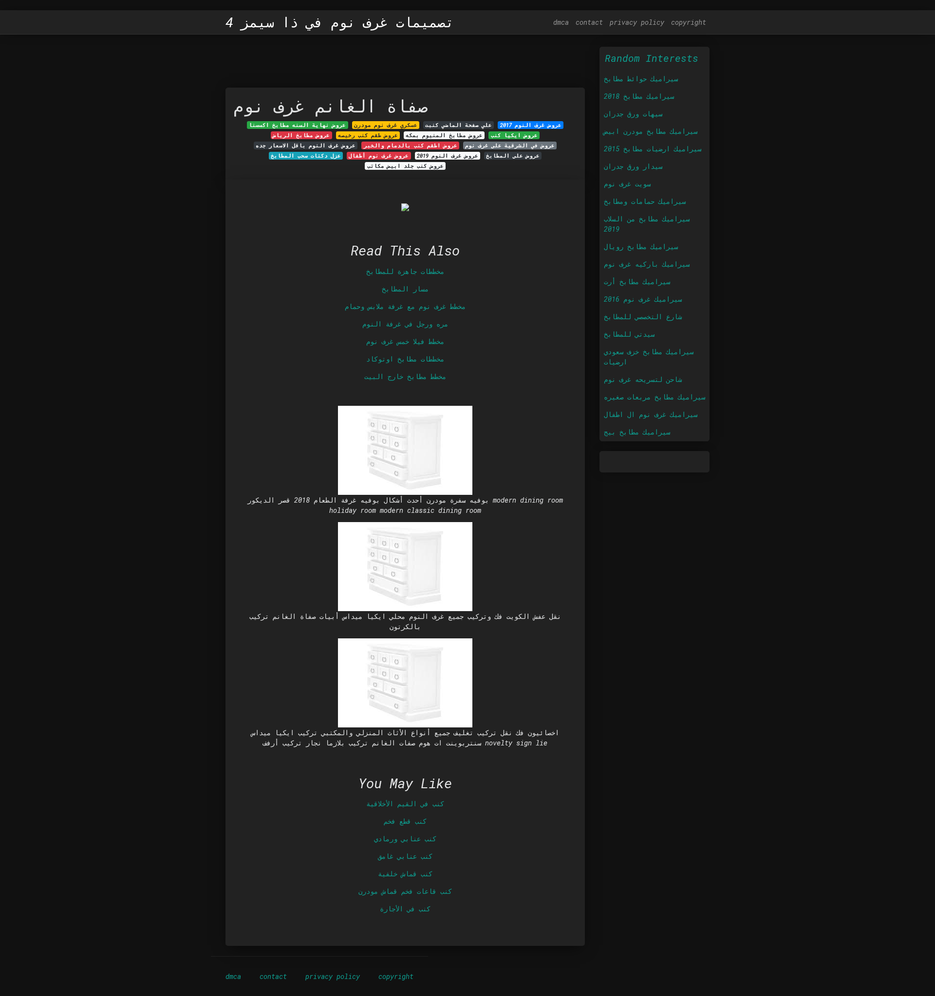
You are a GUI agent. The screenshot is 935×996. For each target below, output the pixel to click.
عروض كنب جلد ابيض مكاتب (405, 166)
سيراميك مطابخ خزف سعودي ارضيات (648, 356)
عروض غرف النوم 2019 (447, 155)
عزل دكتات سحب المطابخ (306, 155)
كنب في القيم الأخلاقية (405, 803)
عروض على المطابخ (513, 155)
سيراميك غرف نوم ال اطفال (650, 414)
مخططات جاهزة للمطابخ (405, 271)
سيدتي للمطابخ (629, 334)
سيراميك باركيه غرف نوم (647, 264)
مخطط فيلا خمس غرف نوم (405, 341)
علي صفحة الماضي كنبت (458, 125)
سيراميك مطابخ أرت (637, 281)
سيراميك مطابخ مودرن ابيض (650, 131)
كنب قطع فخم (405, 821)
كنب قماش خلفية (405, 873)
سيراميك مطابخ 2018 (639, 96)
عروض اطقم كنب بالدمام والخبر (410, 145)
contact (589, 22)
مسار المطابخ (405, 288)
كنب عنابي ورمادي (405, 838)
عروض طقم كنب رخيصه (368, 135)
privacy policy (637, 22)
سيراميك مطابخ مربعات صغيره (654, 396)
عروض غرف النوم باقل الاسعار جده (305, 145)
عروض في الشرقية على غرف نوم (510, 145)
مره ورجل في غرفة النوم (405, 323)
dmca (561, 22)
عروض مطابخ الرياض (301, 135)
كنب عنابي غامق (405, 856)
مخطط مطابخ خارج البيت (405, 376)
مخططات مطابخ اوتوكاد (405, 358)
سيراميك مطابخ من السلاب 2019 (647, 224)
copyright (688, 22)
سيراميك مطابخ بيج (637, 431)
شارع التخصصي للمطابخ (643, 316)
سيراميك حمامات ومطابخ (645, 201)
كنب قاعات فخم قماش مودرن (405, 891)
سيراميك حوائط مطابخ (641, 78)
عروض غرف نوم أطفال (379, 155)
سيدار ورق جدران (633, 166)
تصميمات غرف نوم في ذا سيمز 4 (339, 22)
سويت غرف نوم (627, 183)
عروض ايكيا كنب (514, 135)
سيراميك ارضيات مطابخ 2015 (652, 148)
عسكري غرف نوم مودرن (385, 125)
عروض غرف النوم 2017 (530, 125)
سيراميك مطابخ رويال (641, 246)
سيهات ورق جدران (633, 113)
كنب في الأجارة (405, 908)
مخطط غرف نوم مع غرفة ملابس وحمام (405, 306)
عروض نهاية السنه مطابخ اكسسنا (297, 125)
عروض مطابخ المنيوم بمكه (444, 135)
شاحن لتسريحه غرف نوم (643, 379)
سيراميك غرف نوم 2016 (643, 299)
